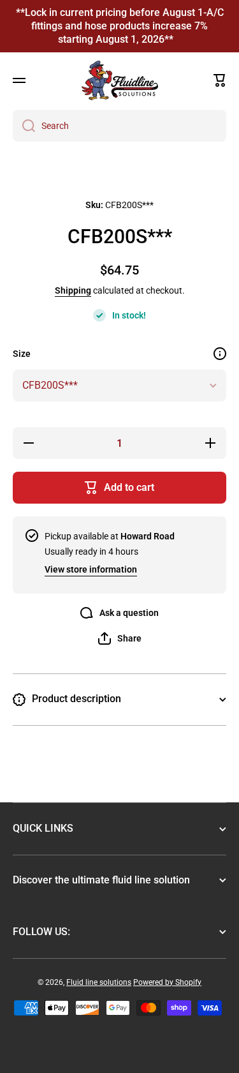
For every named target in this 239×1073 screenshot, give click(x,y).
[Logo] (120, 80)
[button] (220, 80)
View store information (91, 569)
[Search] (24, 126)
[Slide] (220, 353)
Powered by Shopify (167, 982)
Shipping (73, 290)
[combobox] (119, 126)
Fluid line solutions (98, 982)
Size (22, 354)
